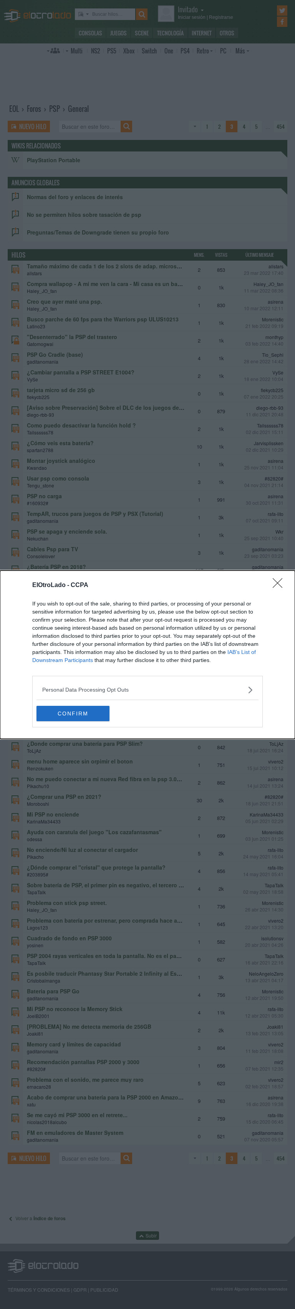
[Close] (280, 585)
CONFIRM (73, 713)
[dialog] (147, 655)
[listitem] (147, 690)
